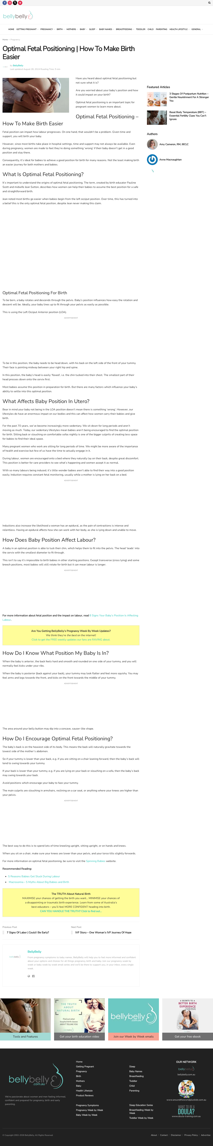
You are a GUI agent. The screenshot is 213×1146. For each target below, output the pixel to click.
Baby (82, 29)
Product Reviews (85, 1095)
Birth (60, 29)
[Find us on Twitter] (15, 3)
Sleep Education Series (141, 1105)
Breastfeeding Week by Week (141, 1111)
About (154, 1135)
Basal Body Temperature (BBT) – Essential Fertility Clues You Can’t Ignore (187, 115)
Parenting (161, 29)
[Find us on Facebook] (4, 3)
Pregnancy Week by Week (89, 1110)
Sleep (92, 29)
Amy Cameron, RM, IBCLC (174, 144)
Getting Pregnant (26, 29)
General (196, 29)
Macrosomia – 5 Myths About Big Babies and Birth (39, 882)
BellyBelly (18, 65)
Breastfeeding (124, 29)
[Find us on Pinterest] (20, 3)
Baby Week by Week (86, 1115)
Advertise (206, 1135)
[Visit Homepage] (18, 15)
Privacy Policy (191, 1135)
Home (11, 29)
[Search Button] (209, 3)
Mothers (71, 29)
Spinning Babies (95, 861)
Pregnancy (46, 29)
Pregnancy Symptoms (87, 1105)
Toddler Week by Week (141, 1118)
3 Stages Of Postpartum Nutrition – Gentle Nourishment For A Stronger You (189, 97)
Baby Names (105, 29)
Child (151, 29)
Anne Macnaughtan (170, 159)
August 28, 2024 (31, 69)
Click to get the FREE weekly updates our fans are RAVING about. (71, 639)
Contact (164, 1135)
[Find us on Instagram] (10, 3)
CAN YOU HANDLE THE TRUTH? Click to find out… (71, 911)
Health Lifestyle (179, 29)
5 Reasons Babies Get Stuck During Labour (34, 876)
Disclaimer (176, 1135)
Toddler (140, 29)
